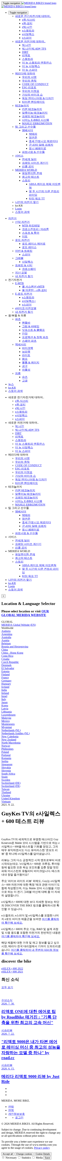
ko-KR (12, 583)
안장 (25, 333)
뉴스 (11, 384)
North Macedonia (10, 742)
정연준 (33, 137)
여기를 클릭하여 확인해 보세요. (20, 936)
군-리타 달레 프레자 (41, 144)
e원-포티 (27, 23)
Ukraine (5, 795)
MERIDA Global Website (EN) (18, 624)
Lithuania (6, 711)
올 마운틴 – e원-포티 (34, 290)
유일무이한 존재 (32, 173)
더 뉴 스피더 (29, 69)
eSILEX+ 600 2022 (12, 968)
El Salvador (7, 668)
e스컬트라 (28, 30)
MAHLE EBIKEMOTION (37, 123)
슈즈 (25, 377)
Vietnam (6, 801)
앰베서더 (27, 130)
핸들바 (26, 322)
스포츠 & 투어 (30, 232)
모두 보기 (7, 987)
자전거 (12, 218)
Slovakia (6, 767)
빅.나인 (26, 45)
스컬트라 (27, 59)
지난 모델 (21, 272)
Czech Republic (10, 662)
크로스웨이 (29, 269)
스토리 (26, 180)
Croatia (5, 658)
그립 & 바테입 (30, 326)
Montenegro (8, 724)
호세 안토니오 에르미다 (43, 141)
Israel (4, 696)
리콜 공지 (28, 166)
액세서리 (20, 344)
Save (47, 1158)
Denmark (6, 665)
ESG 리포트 (29, 87)
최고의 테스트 (30, 176)
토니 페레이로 (37, 148)
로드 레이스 (29, 247)
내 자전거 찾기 (24, 276)
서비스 (19, 155)
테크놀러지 (22, 105)
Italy (3, 699)
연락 (11, 1106)
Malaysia (6, 717)
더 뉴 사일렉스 (31, 66)
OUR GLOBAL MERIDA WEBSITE (25, 613)
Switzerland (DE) (10, 783)
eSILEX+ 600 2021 (12, 971)
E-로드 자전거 (23, 293)
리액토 (26, 55)
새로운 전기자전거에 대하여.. (33, 16)
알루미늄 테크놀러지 (35, 112)
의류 (18, 373)
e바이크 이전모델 (25, 308)
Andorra (6, 631)
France (5, 677)
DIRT (25, 52)
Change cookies (24, 1154)
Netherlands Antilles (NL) (15, 733)
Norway (5, 745)
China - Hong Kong (12, 652)
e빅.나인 (27, 26)
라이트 (26, 355)
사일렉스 (27, 261)
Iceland (5, 686)
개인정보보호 (16, 1113)
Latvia (4, 708)
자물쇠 (26, 369)
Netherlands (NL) (11, 730)
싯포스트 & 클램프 (33, 329)
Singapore (6, 764)
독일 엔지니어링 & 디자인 (38, 98)
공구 (25, 366)
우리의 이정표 (30, 91)
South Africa (8, 773)
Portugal (6, 755)
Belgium (6, 643)
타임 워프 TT (37, 198)
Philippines (7, 748)
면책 (11, 1110)
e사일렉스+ (29, 301)
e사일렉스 (28, 34)
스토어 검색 (22, 211)
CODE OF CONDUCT (35, 84)
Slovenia (6, 770)
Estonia (5, 671)
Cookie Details (43, 1154)
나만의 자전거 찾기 (27, 202)
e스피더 (27, 37)
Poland (5, 752)
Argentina (6, 634)
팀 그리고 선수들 (25, 126)
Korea (4, 705)
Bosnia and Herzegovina (14, 646)
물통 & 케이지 (30, 362)
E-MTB (19, 283)
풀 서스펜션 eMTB (33, 286)
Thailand (6, 792)
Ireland (5, 693)
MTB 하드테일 (31, 225)
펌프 (25, 358)
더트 (25, 236)
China (4, 649)
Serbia (4, 761)
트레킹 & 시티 (23, 265)
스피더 (26, 254)
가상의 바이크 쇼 (32, 94)
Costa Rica (7, 655)
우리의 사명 (29, 77)
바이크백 (27, 348)
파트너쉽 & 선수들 (33, 152)
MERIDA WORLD (26, 169)
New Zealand (8, 739)
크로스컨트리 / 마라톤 (35, 229)
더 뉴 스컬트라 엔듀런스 (37, 62)
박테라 (33, 133)
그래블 (19, 258)
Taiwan (5, 789)
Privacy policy (42, 1147)
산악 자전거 (22, 221)
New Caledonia (9, 736)
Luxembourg (8, 714)
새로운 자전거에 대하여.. (30, 41)
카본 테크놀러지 (32, 109)
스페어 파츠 (29, 340)
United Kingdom (10, 798)
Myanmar (6, 727)
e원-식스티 (28, 19)
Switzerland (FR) (10, 786)
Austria (5, 640)
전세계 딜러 (29, 159)
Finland (5, 674)
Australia (6, 637)
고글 (25, 380)
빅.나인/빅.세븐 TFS (34, 48)
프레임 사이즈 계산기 (35, 162)
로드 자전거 (22, 240)
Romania (6, 758)
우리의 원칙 (29, 80)
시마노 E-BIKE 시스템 (35, 120)
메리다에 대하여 (25, 73)
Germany (6, 680)
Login (18, 208)
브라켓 (26, 351)
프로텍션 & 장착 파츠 (35, 337)
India (4, 690)
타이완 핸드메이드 (33, 101)
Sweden (5, 779)
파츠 (18, 319)
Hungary (6, 683)
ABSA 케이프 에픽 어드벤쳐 (39, 565)
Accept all (8, 1154)
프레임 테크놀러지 (33, 116)
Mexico (5, 721)
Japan (4, 702)
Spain (4, 776)
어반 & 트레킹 (23, 250)
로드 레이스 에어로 (33, 243)
